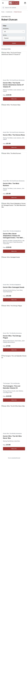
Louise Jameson (17, 89)
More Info (14, 98)
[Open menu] (2, 2)
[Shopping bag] (25, 2)
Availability (6, 28)
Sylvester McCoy (17, 240)
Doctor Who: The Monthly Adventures (12, 333)
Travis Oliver (6, 243)
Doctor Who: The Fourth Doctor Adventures (13, 80)
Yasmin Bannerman (17, 242)
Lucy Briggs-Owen (7, 392)
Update (14, 43)
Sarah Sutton (18, 340)
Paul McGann (10, 441)
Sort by (5, 35)
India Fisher (17, 441)
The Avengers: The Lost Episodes (11, 383)
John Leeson (9, 242)
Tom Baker (10, 89)
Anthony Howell (11, 391)
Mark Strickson (11, 342)
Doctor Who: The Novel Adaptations (12, 231)
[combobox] (14, 31)
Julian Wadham (19, 391)
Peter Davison (10, 340)
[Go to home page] (14, 3)
